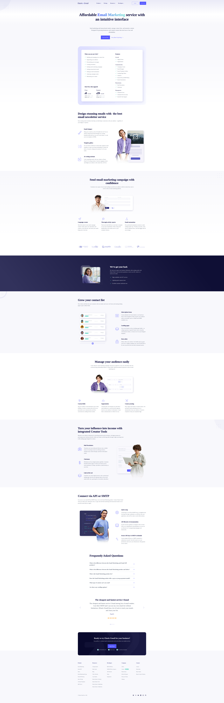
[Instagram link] (143, 695)
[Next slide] (143, 607)
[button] (98, 3)
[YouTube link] (138, 695)
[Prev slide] (80, 607)
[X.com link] (135, 695)
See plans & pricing (117, 37)
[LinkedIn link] (140, 695)
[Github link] (145, 695)
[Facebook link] (133, 695)
